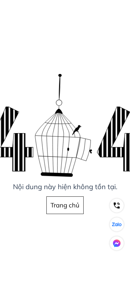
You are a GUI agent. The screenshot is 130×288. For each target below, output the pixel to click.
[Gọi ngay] (117, 205)
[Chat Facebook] (117, 243)
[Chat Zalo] (117, 224)
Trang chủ (65, 205)
